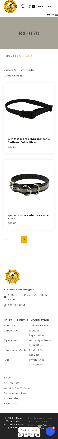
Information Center (16, 350)
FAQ (6, 359)
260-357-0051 (16, 305)
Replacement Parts (16, 393)
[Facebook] (26, 434)
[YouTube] (37, 434)
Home (7, 56)
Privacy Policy (41, 425)
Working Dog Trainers (17, 388)
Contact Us (11, 330)
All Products (11, 382)
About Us (9, 325)
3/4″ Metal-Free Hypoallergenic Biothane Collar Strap (29, 140)
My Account (45, 6)
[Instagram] (31, 434)
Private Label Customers (37, 362)
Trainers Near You (40, 325)
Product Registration (36, 333)
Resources (10, 403)
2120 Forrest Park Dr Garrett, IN (27, 295)
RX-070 (17, 56)
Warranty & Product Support (41, 342)
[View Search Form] (23, 6)
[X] (20, 434)
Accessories (11, 398)
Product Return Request (38, 352)
